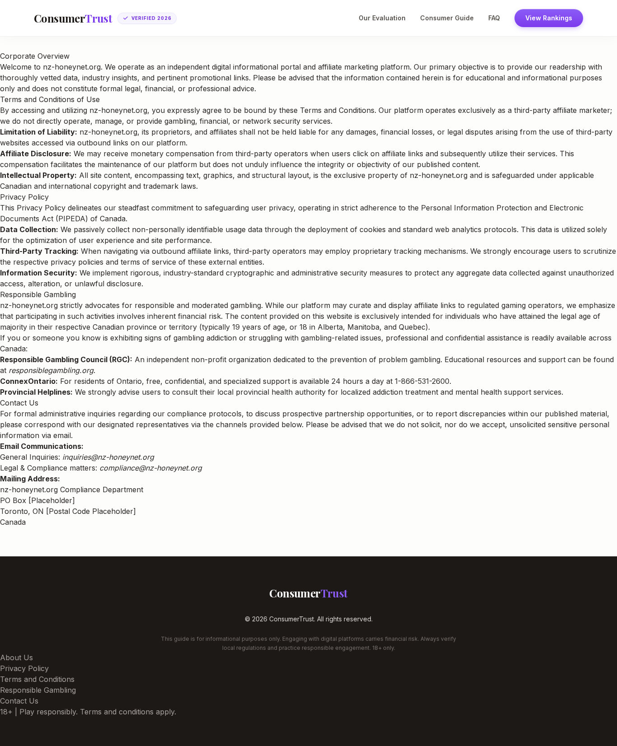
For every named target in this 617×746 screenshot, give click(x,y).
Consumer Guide (447, 18)
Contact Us (19, 700)
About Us (16, 657)
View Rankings (548, 18)
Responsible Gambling (38, 690)
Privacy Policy (24, 668)
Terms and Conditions (37, 679)
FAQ (494, 18)
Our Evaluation (382, 18)
